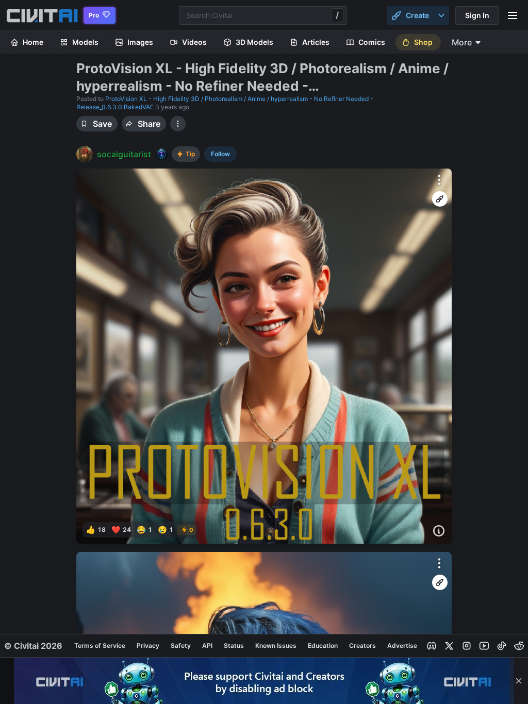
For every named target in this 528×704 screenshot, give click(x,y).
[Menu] (512, 15)
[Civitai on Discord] (431, 646)
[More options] (439, 180)
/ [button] (337, 15)
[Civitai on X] (449, 646)
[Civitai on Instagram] (466, 646)
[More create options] (441, 15)
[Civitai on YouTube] (484, 646)
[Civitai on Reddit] (519, 646)
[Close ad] (518, 681)
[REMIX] (440, 199)
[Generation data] (439, 531)
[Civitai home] (42, 15)
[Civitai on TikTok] (501, 646)
